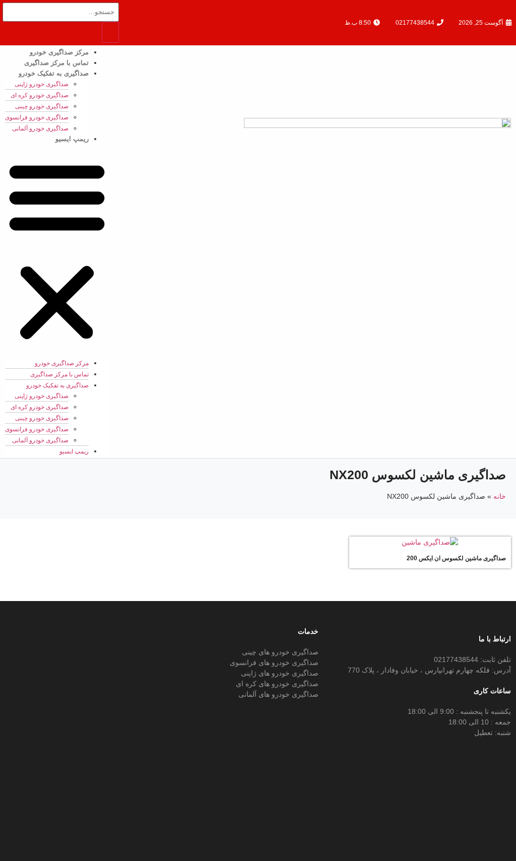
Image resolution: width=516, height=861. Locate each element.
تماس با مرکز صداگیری (56, 63)
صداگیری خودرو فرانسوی (37, 117)
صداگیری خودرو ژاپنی (42, 84)
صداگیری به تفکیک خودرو (54, 73)
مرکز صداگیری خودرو (59, 52)
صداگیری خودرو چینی (42, 106)
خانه (499, 496)
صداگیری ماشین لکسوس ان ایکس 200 (456, 558)
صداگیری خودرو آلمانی (40, 128)
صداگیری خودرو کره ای (40, 95)
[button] (57, 251)
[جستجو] (110, 32)
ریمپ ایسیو (72, 139)
